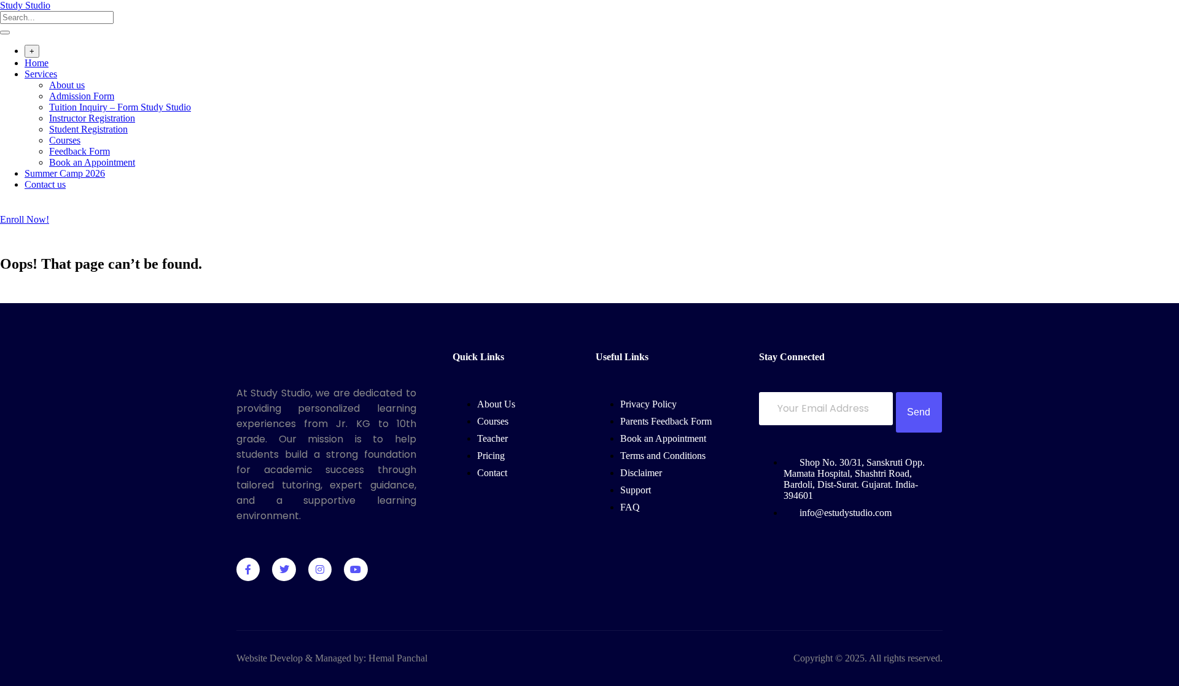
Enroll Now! (24, 219)
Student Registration (88, 129)
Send (918, 412)
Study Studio (25, 5)
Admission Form (81, 96)
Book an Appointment (92, 162)
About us (67, 85)
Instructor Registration (92, 118)
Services (41, 74)
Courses (64, 140)
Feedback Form (79, 151)
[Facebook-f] (248, 569)
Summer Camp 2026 (65, 173)
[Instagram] (320, 569)
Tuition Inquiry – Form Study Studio (120, 107)
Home (37, 63)
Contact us (45, 184)
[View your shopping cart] (6, 208)
